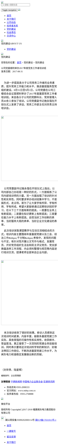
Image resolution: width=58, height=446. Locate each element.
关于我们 (11, 19)
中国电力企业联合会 (33, 381)
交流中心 (11, 36)
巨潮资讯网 (49, 381)
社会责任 (11, 32)
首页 (9, 16)
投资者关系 (12, 26)
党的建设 (11, 29)
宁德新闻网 (16, 381)
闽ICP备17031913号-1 (45, 420)
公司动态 (11, 22)
